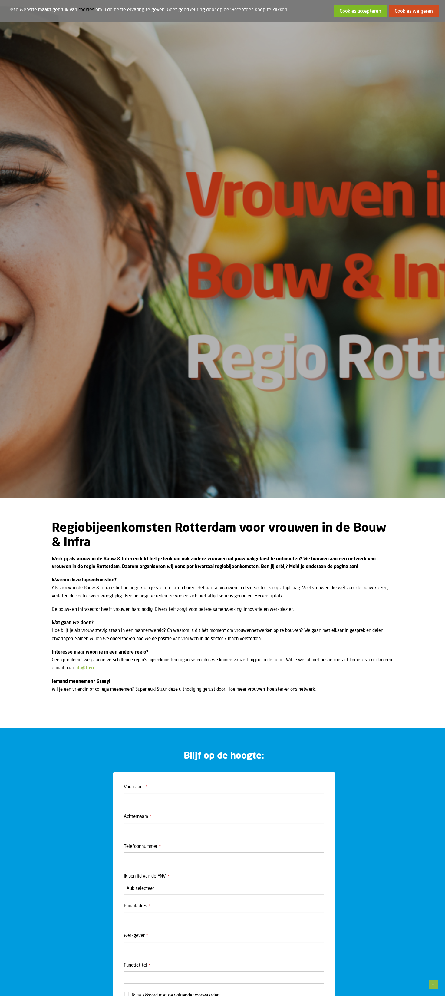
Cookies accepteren (360, 11)
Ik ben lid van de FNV (146, 876)
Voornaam (135, 786)
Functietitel (137, 965)
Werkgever (136, 935)
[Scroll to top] (433, 984)
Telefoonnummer (142, 846)
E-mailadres (137, 905)
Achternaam (137, 816)
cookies (86, 9)
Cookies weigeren (414, 11)
